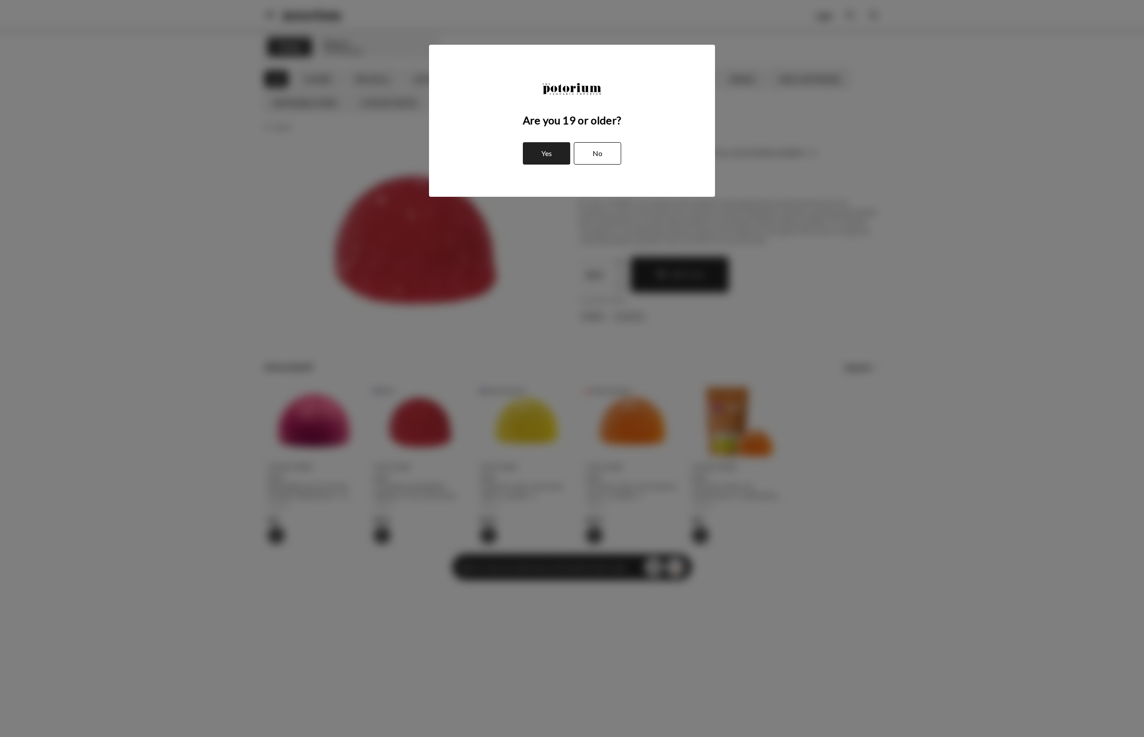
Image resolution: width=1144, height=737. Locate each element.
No (597, 153)
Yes (546, 153)
